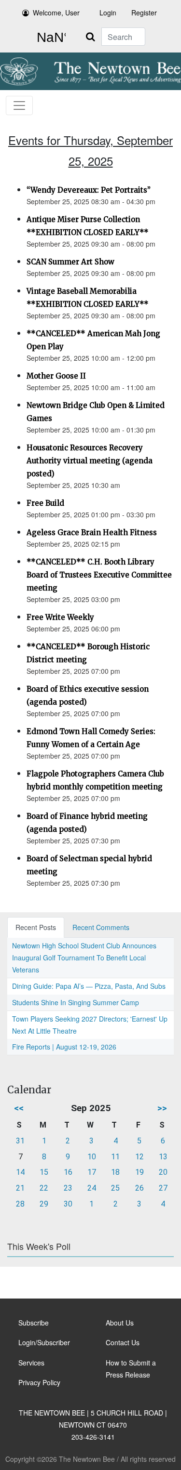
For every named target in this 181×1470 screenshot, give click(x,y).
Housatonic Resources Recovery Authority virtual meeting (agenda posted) (90, 460)
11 (115, 1156)
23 (68, 1188)
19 (139, 1172)
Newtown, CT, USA (49, 38)
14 (20, 1172)
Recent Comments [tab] (100, 927)
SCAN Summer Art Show (70, 261)
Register (144, 12)
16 (68, 1172)
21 (20, 1188)
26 (139, 1188)
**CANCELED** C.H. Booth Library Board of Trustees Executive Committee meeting (99, 574)
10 (91, 1156)
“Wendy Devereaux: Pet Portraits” (89, 190)
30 (68, 1203)
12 (139, 1156)
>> (162, 1108)
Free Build (45, 503)
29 (44, 1203)
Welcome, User (56, 12)
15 (44, 1172)
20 (163, 1172)
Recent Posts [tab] (35, 927)
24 (91, 1188)
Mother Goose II (56, 376)
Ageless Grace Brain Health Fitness (92, 532)
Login (107, 12)
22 (44, 1188)
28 (20, 1203)
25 (115, 1188)
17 (91, 1172)
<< (19, 1108)
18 (115, 1172)
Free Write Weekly (60, 617)
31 (20, 1140)
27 (163, 1188)
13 (163, 1156)
